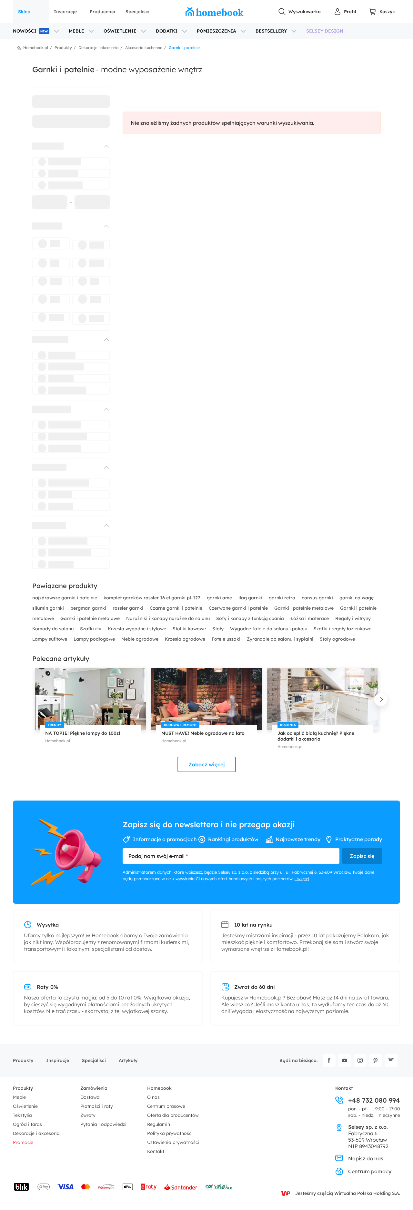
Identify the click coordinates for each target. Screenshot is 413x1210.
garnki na (356, 598)
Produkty (23, 1060)
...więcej (302, 878)
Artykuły (128, 1060)
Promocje (23, 1142)
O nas (153, 1097)
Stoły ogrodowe (337, 639)
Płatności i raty (96, 1106)
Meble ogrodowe (140, 639)
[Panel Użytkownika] (344, 11)
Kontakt (155, 1151)
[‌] (65, 146)
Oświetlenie (25, 1106)
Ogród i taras (27, 1124)
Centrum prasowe (166, 1106)
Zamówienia (93, 1088)
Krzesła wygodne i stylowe (137, 629)
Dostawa (90, 1097)
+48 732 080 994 (374, 1100)
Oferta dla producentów (173, 1115)
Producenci (102, 12)
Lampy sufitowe (50, 639)
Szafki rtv (91, 629)
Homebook (159, 1088)
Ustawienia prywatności (173, 1142)
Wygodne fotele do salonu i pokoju (269, 629)
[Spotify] (391, 1060)
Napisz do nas (365, 1158)
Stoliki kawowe (190, 629)
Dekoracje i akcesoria (36, 1133)
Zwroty (88, 1115)
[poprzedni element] (32, 699)
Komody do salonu (53, 629)
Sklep (24, 12)
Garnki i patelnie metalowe (304, 608)
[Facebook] (329, 1060)
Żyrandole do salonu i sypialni (281, 639)
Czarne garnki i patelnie (177, 608)
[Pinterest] (375, 1060)
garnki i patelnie (65, 598)
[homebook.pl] (215, 11)
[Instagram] (360, 1060)
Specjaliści (137, 12)
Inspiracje (65, 12)
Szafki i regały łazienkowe (342, 629)
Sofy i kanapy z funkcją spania (250, 618)
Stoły (218, 629)
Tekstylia (22, 1115)
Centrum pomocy (369, 1171)
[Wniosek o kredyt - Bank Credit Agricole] (218, 1186)
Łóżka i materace (310, 618)
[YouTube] (344, 1060)
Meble (19, 1097)
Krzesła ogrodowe (185, 639)
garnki (219, 598)
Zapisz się (362, 856)
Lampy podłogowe (95, 639)
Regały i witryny (353, 618)
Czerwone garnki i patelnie (239, 608)
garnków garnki (152, 598)
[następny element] (380, 699)
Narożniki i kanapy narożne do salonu (168, 618)
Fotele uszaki (227, 639)
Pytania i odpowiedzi (103, 1124)
